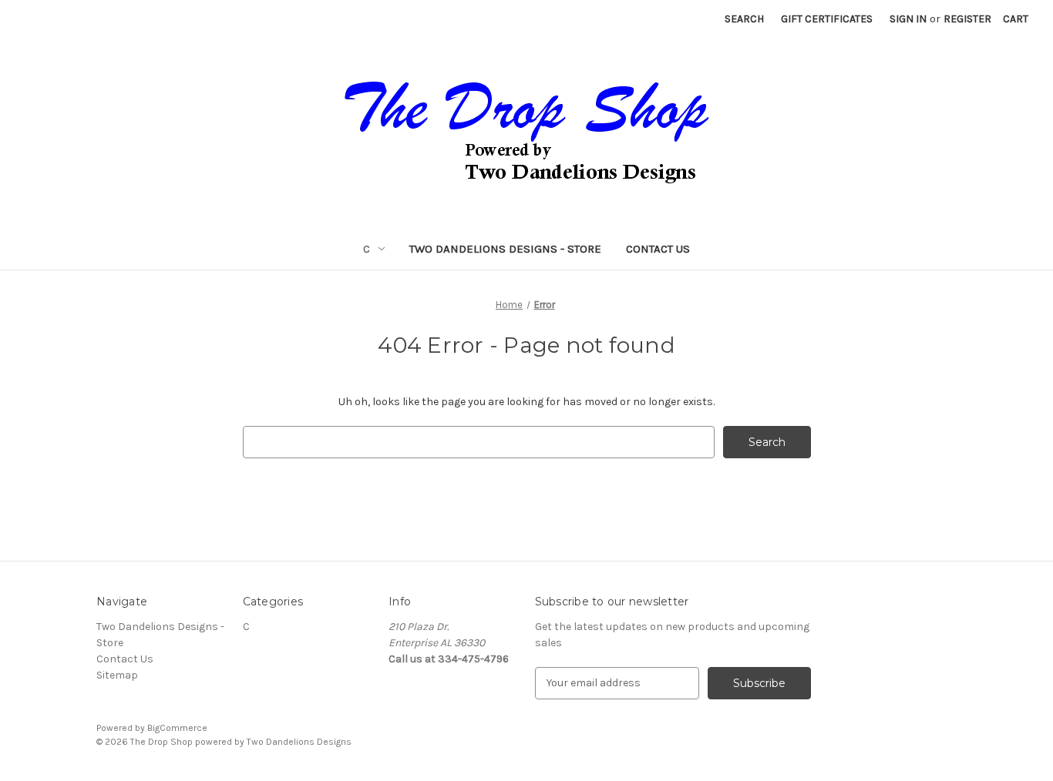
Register (967, 18)
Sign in (908, 18)
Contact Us (658, 249)
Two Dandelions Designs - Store (505, 249)
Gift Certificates (827, 18)
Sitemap (117, 675)
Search (744, 18)
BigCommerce (177, 727)
